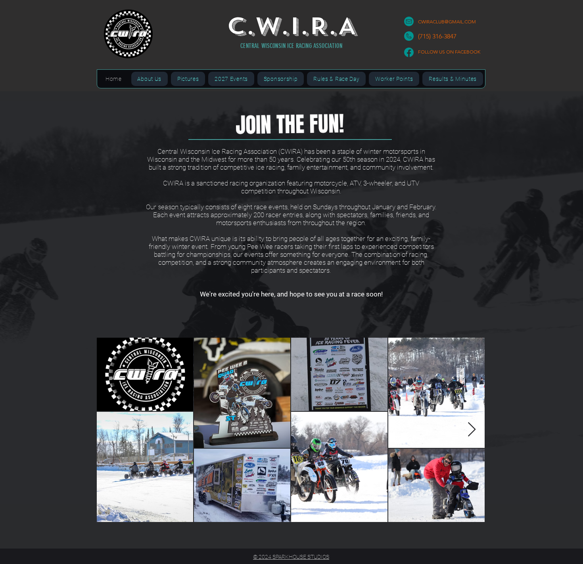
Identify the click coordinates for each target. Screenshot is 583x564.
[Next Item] (471, 430)
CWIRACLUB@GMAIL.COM (447, 22)
